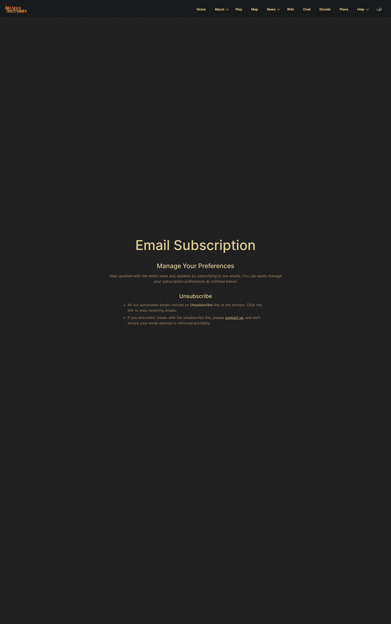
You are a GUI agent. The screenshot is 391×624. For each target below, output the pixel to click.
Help (360, 9)
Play (239, 9)
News (271, 9)
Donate (325, 9)
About (219, 9)
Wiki (290, 9)
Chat (306, 9)
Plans (344, 9)
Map (254, 9)
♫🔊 (379, 9)
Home (201, 9)
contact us (234, 317)
